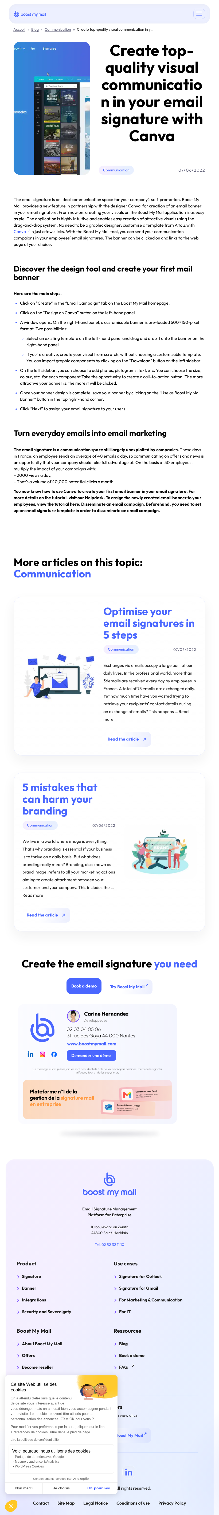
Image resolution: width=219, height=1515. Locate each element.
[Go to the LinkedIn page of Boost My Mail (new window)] (128, 1472)
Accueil (19, 29)
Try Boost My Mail (131, 986)
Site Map (66, 1503)
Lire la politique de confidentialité (35, 1440)
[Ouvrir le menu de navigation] (199, 14)
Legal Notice (95, 1503)
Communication (58, 29)
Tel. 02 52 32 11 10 (109, 1244)
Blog (35, 29)
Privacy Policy (172, 1503)
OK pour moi (98, 1488)
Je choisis (61, 1488)
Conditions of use (133, 1503)
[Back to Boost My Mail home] (109, 1184)
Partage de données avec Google (39, 1457)
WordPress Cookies (29, 1466)
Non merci (24, 1488)
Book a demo (84, 986)
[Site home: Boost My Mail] (30, 14)
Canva (22, 231)
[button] (11, 1506)
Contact (41, 1503)
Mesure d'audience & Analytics (37, 1461)
